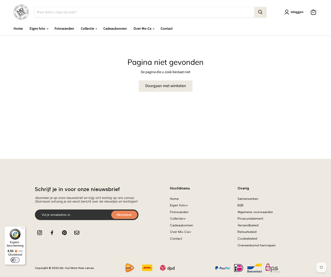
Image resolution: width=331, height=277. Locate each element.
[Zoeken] (260, 12)
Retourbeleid (247, 232)
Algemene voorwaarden (255, 212)
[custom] (39, 232)
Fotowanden (64, 28)
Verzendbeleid (248, 225)
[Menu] (22, 229)
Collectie (88, 28)
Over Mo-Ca (143, 28)
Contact (167, 28)
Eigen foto (37, 28)
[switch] (15, 260)
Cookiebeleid (247, 239)
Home (18, 28)
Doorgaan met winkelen (165, 86)
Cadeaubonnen (115, 28)
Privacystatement (250, 219)
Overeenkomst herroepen (257, 245)
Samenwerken (248, 199)
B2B (240, 205)
